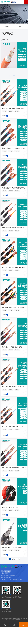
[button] (10, 76)
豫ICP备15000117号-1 (14, 619)
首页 (5, 625)
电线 (20, 26)
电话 (14, 625)
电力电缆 (7, 26)
